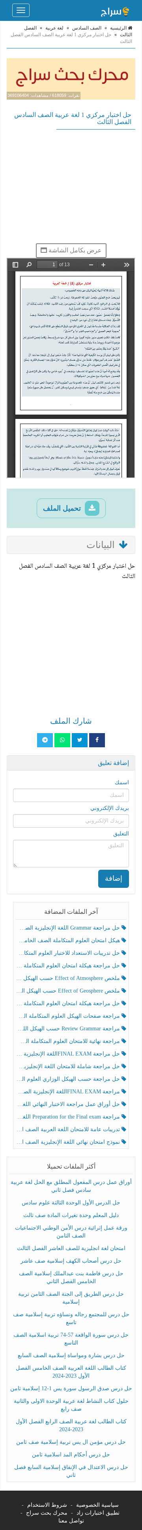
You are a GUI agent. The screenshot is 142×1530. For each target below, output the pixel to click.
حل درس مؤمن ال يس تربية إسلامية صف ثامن (71, 1442)
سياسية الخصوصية (97, 1505)
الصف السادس (86, 28)
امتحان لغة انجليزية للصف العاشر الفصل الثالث (71, 1248)
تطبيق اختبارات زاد (98, 1513)
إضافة (113, 878)
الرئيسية (119, 28)
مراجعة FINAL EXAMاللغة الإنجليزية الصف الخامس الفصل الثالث (68, 1092)
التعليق (121, 834)
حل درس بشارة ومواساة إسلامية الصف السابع (71, 1355)
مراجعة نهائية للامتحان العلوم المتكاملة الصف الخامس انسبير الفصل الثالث (68, 1041)
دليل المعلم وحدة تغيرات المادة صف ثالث (71, 1215)
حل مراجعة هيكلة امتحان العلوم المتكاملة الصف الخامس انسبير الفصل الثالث (68, 966)
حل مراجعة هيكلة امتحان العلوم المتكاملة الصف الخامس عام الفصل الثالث (68, 1003)
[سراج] (115, 10)
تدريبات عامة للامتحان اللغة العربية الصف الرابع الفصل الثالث (68, 1129)
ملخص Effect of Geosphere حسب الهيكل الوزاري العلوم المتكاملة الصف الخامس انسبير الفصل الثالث (68, 991)
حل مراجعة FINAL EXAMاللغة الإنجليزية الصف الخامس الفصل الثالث (68, 1054)
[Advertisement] (71, 186)
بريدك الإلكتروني (109, 808)
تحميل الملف (63, 508)
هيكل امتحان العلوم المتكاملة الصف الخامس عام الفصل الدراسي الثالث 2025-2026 (68, 940)
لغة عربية (54, 28)
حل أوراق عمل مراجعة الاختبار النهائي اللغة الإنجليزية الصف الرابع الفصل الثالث (68, 1104)
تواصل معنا (71, 1521)
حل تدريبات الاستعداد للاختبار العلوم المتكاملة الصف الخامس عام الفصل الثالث (68, 953)
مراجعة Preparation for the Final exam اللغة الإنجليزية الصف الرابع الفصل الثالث (68, 1117)
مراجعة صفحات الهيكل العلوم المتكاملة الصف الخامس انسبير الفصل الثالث (68, 1016)
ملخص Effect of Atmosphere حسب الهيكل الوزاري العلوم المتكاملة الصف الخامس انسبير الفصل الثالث (68, 978)
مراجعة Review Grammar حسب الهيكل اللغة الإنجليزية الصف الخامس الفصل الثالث (68, 1029)
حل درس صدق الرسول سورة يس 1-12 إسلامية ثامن (71, 1388)
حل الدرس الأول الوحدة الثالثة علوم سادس (71, 1203)
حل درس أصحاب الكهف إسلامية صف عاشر (71, 1261)
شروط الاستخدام (47, 1505)
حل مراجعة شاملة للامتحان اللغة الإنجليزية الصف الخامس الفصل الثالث (68, 1066)
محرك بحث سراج (46, 1513)
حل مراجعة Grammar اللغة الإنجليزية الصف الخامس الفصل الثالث (68, 928)
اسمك (122, 782)
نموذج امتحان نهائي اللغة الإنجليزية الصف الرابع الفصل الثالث (68, 1142)
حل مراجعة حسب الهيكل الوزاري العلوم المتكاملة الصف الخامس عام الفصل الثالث (68, 1079)
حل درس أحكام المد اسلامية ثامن (71, 1455)
